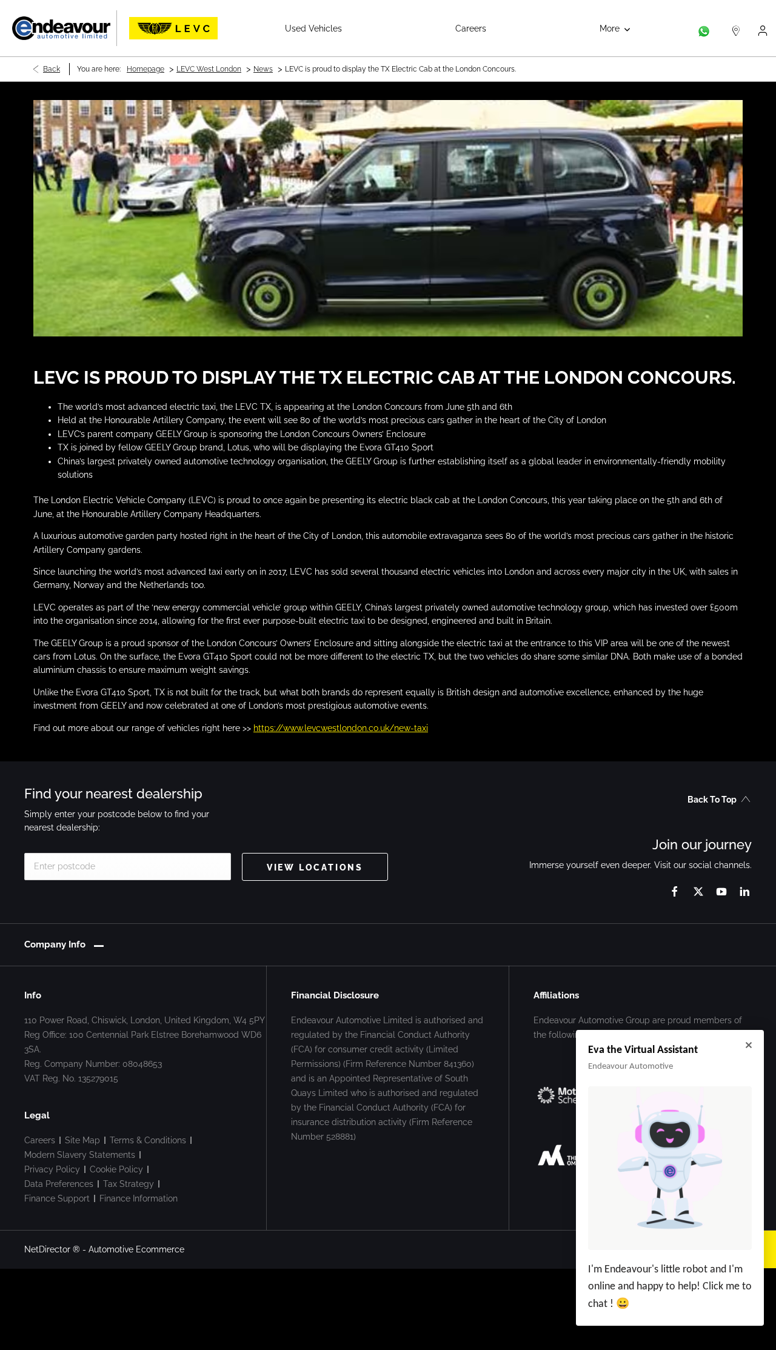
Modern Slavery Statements (79, 1155)
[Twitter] (698, 891)
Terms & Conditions (148, 1140)
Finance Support (57, 1198)
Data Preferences (58, 1184)
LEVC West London (208, 69)
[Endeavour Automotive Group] (61, 28)
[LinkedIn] (744, 891)
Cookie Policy (116, 1169)
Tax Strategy (128, 1184)
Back (51, 69)
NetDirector (48, 1249)
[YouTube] (721, 891)
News (263, 69)
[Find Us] (736, 28)
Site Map (82, 1140)
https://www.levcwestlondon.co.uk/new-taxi (340, 728)
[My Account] (762, 28)
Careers (39, 1140)
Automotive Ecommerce (136, 1249)
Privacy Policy (52, 1169)
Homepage (145, 69)
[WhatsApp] (704, 28)
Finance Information (138, 1198)
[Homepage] (173, 28)
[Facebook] (674, 891)
